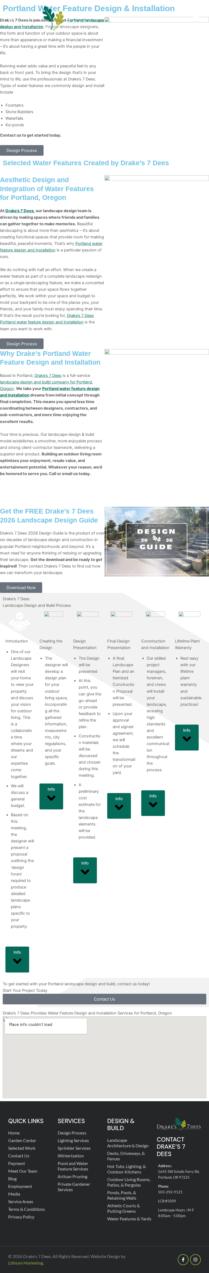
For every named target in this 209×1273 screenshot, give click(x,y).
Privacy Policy (21, 1216)
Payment (16, 1163)
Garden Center (22, 1140)
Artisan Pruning (72, 1176)
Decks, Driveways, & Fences (126, 1156)
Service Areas (20, 1201)
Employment (20, 1186)
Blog (12, 1178)
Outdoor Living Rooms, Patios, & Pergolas (128, 1182)
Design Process (72, 1132)
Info (17, 952)
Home (14, 1132)
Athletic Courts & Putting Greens (123, 1208)
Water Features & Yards (129, 1218)
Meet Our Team (22, 1170)
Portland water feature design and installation (42, 322)
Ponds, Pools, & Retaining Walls (121, 1195)
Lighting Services (73, 1140)
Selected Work (21, 1148)
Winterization (71, 1155)
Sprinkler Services (74, 1148)
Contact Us (18, 1155)
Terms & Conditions (26, 1209)
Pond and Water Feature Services (73, 1166)
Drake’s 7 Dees (19, 210)
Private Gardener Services (74, 1186)
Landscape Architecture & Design (128, 1142)
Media (14, 1193)
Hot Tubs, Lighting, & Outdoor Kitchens (126, 1169)
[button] (196, 18)
